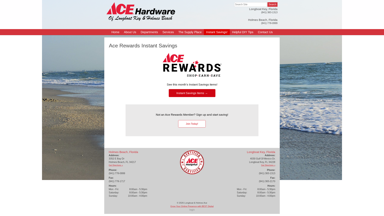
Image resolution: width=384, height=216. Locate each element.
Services (168, 32)
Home (115, 32)
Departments (149, 32)
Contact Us (265, 32)
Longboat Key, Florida (263, 9)
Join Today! (192, 124)
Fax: (111, 178)
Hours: (113, 185)
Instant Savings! (217, 32)
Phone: (113, 170)
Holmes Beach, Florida (263, 19)
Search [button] (272, 4)
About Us (130, 32)
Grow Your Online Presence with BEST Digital (192, 206)
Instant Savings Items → (192, 93)
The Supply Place (190, 32)
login (192, 209)
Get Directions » (116, 165)
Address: (114, 155)
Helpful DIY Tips (242, 32)
